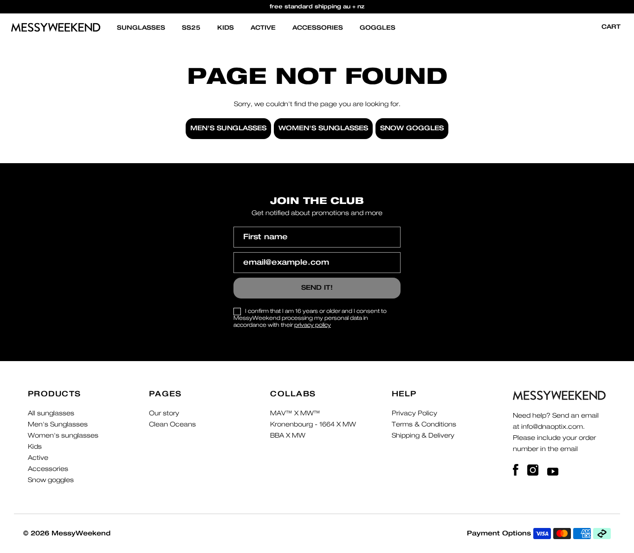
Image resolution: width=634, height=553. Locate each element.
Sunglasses (141, 28)
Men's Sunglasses (58, 424)
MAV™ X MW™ (295, 413)
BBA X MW (287, 435)
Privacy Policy (414, 413)
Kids (225, 28)
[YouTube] (552, 470)
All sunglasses (51, 413)
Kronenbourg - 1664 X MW (313, 424)
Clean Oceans (172, 424)
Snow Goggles (412, 128)
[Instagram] (533, 470)
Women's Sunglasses (323, 128)
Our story (164, 413)
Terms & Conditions (424, 424)
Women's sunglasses (63, 435)
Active (263, 28)
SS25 (191, 28)
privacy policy (312, 325)
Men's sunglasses (228, 128)
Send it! (317, 288)
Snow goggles (51, 480)
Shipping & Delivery (423, 435)
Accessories (317, 28)
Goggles (377, 28)
